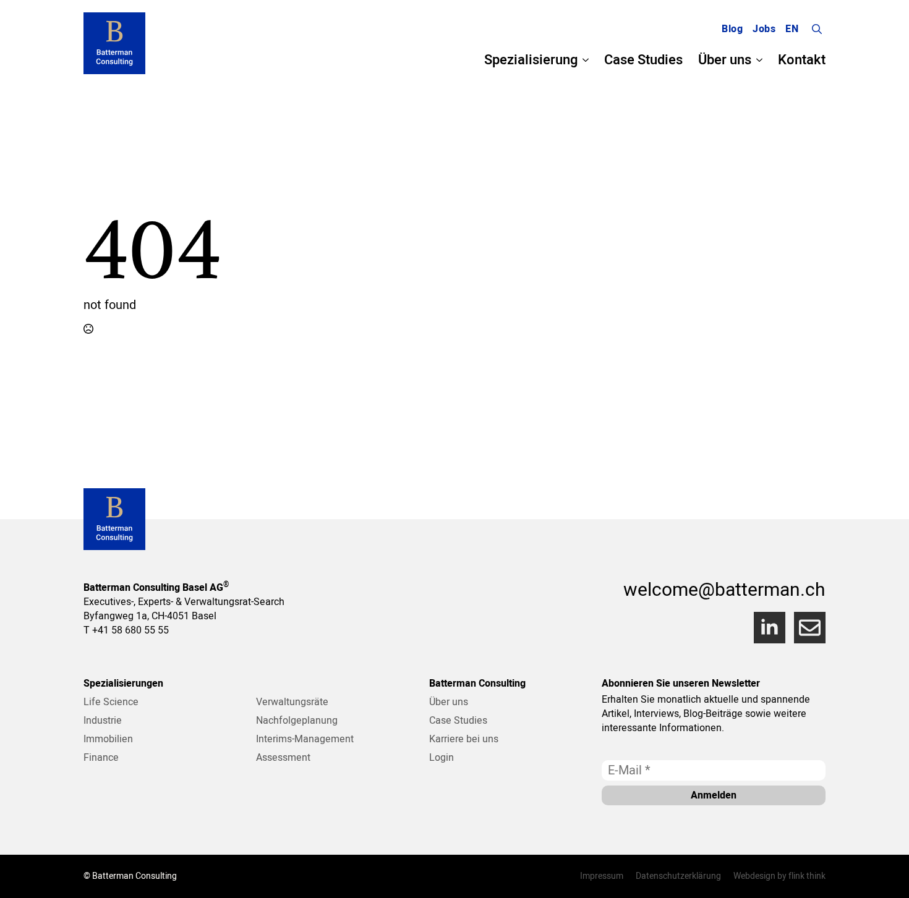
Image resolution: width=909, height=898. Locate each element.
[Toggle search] (817, 29)
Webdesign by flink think (779, 876)
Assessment (283, 757)
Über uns (724, 60)
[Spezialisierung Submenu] (583, 60)
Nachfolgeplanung (297, 720)
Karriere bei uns (463, 739)
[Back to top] (884, 873)
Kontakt (802, 60)
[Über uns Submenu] (756, 60)
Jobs (764, 29)
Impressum (601, 876)
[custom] (810, 627)
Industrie (102, 720)
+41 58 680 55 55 (130, 630)
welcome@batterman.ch (724, 590)
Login (441, 757)
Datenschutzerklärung (678, 876)
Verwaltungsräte (292, 702)
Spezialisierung (531, 60)
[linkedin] (769, 627)
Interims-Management (305, 739)
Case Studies (643, 60)
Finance (101, 757)
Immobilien (108, 739)
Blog (732, 29)
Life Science (111, 702)
